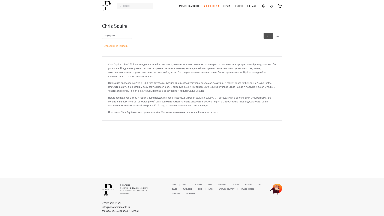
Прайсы (239, 6)
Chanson (176, 193)
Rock (174, 185)
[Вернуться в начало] (107, 6)
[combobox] (135, 6)
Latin (210, 189)
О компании (125, 185)
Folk (200, 189)
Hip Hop (248, 185)
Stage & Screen (247, 189)
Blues (174, 189)
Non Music (190, 193)
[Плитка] (268, 36)
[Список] (277, 36)
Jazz (210, 185)
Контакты (252, 6)
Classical (222, 185)
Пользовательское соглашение (133, 191)
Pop (184, 185)
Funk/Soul (187, 189)
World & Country (226, 189)
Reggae (236, 185)
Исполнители (211, 6)
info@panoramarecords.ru (116, 207)
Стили (226, 6)
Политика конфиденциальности (134, 188)
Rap (259, 185)
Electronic (197, 185)
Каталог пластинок (189, 6)
